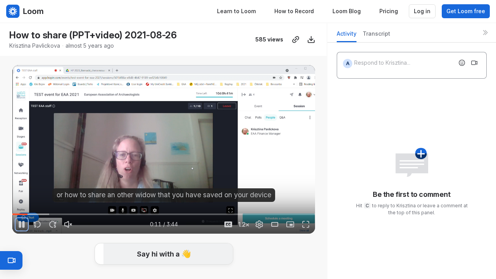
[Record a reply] (474, 63)
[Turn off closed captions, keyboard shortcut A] (228, 224)
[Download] (311, 39)
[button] (15, 210)
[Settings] (259, 224)
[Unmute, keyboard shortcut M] (68, 224)
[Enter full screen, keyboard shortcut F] (306, 224)
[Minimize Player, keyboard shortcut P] (290, 224)
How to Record (294, 11)
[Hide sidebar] (485, 32)
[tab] (346, 35)
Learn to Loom (236, 11)
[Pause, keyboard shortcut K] (22, 224)
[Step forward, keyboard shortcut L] (52, 224)
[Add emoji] (462, 63)
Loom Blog (346, 11)
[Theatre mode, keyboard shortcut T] (275, 224)
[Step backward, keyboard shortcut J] (37, 224)
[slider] (163, 214)
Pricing (388, 11)
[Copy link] (295, 39)
